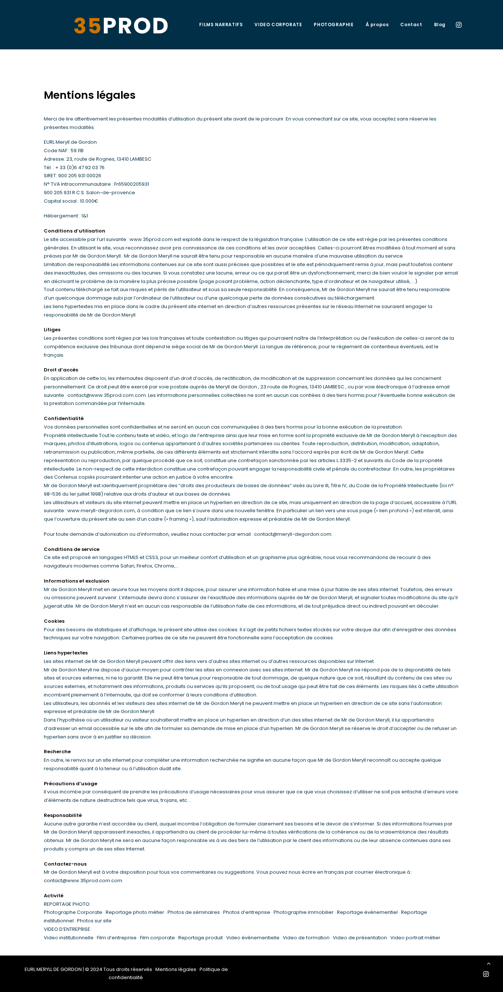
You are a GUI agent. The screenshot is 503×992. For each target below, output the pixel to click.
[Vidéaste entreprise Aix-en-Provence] (121, 24)
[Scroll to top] (488, 962)
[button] (458, 24)
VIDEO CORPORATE (278, 24)
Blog (440, 24)
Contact (411, 24)
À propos (377, 24)
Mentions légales (175, 969)
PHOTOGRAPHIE (333, 24)
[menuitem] (221, 24)
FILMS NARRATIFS (221, 24)
